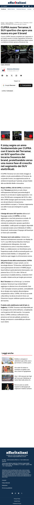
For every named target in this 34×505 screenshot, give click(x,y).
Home (2, 22)
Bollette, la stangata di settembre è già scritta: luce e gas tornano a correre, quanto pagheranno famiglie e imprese (23, 361)
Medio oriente (11, 9)
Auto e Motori (9, 22)
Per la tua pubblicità (7, 488)
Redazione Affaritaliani (13, 69)
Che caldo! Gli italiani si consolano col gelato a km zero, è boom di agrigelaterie (22, 369)
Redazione (4, 485)
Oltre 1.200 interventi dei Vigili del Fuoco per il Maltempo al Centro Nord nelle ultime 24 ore (23, 378)
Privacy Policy (17, 498)
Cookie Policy (17, 501)
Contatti (4, 480)
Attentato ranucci (21, 9)
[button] (30, 136)
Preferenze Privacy (17, 503)
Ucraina (29, 9)
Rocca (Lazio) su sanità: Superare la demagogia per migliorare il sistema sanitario (23, 386)
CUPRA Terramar (7, 91)
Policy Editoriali (6, 483)
